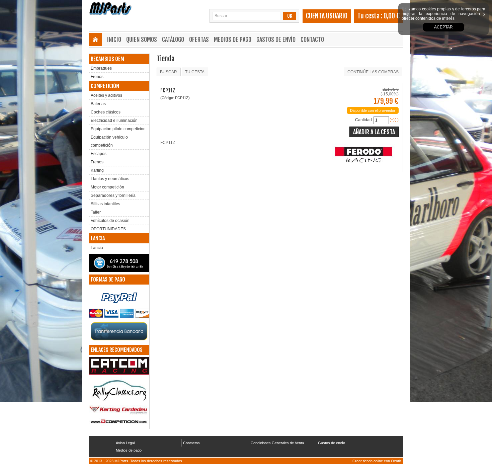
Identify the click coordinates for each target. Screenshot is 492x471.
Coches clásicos (105, 112)
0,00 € (392, 16)
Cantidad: (364, 119)
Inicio (114, 39)
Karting (97, 170)
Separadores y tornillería (113, 195)
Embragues (101, 68)
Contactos (191, 443)
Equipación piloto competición (118, 129)
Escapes (98, 153)
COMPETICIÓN (105, 86)
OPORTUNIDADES (108, 229)
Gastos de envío (276, 39)
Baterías (98, 103)
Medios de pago (232, 39)
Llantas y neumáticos (110, 178)
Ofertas (199, 39)
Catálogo (173, 39)
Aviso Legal (125, 443)
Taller (96, 212)
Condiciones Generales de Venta (277, 443)
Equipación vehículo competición (109, 141)
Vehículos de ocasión (110, 220)
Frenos (97, 76)
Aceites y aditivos (106, 95)
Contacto (312, 39)
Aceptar (443, 27)
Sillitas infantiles (105, 204)
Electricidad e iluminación (114, 120)
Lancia (97, 247)
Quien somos (141, 39)
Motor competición (107, 187)
